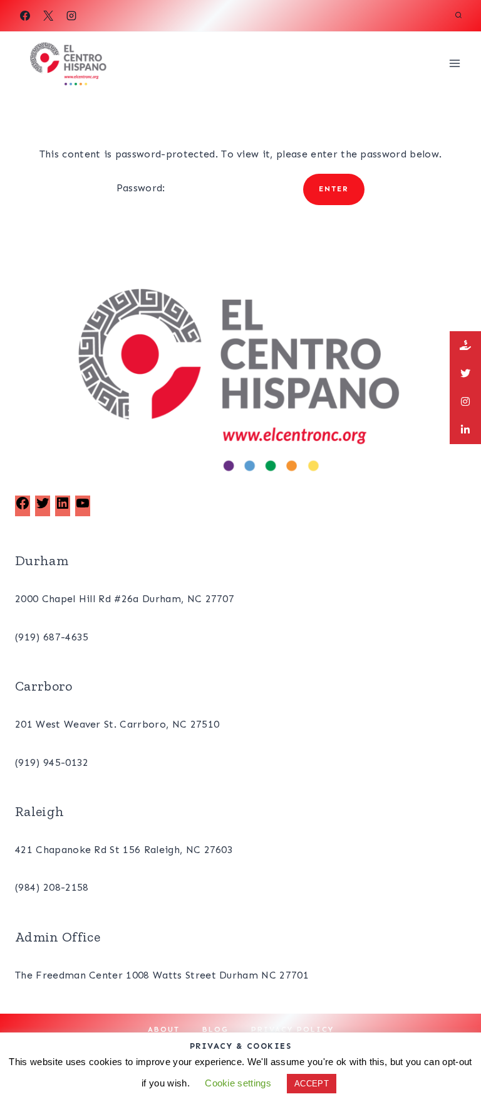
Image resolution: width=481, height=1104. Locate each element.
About (164, 1029)
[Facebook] (25, 16)
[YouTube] (82, 507)
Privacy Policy (292, 1029)
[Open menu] (454, 63)
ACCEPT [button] (311, 1083)
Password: (142, 188)
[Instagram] (71, 16)
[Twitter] (42, 507)
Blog (215, 1029)
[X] (48, 16)
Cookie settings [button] (238, 1083)
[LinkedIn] (62, 507)
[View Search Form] (458, 15)
